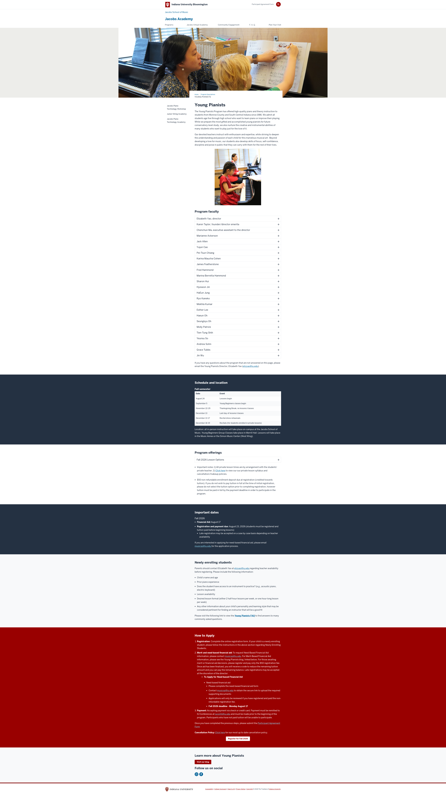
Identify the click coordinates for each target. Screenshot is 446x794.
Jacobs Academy (179, 19)
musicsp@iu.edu (203, 546)
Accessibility (209, 789)
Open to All (231, 789)
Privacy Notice (240, 789)
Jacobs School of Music (176, 12)
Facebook (201, 774)
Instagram (196, 774)
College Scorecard (220, 789)
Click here (220, 470)
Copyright (249, 789)
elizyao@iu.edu (250, 366)
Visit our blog (203, 762)
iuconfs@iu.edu (222, 714)
